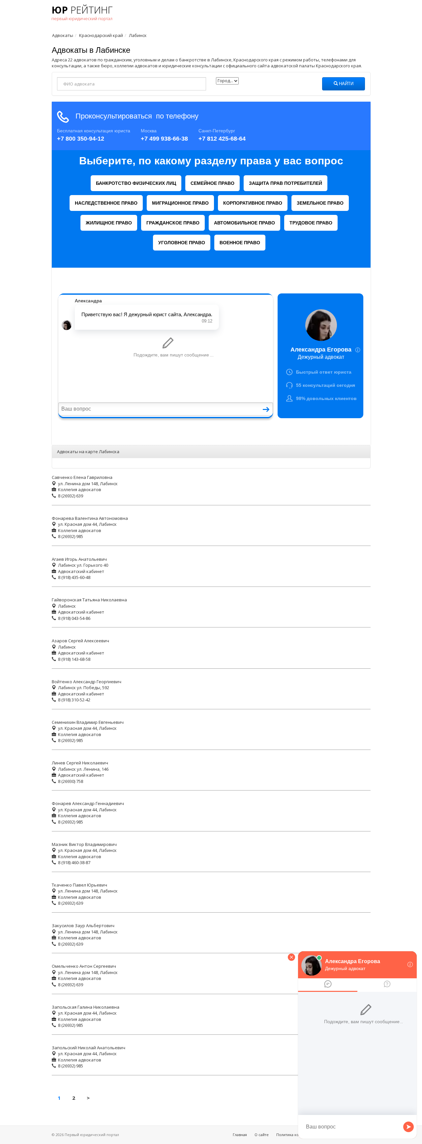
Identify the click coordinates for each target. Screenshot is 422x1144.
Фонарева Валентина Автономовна (90, 518)
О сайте (262, 1134)
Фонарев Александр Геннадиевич (88, 803)
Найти (345, 83)
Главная (240, 1134)
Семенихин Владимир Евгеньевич (88, 722)
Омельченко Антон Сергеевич (84, 966)
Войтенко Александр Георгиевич (86, 682)
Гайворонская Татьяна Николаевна (89, 600)
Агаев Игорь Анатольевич (79, 559)
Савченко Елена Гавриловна (82, 477)
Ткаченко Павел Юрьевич (79, 885)
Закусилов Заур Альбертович (83, 925)
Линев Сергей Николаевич (80, 763)
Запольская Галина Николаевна (85, 1007)
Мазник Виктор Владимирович (84, 844)
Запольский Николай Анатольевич (88, 1048)
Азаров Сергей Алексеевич (80, 641)
